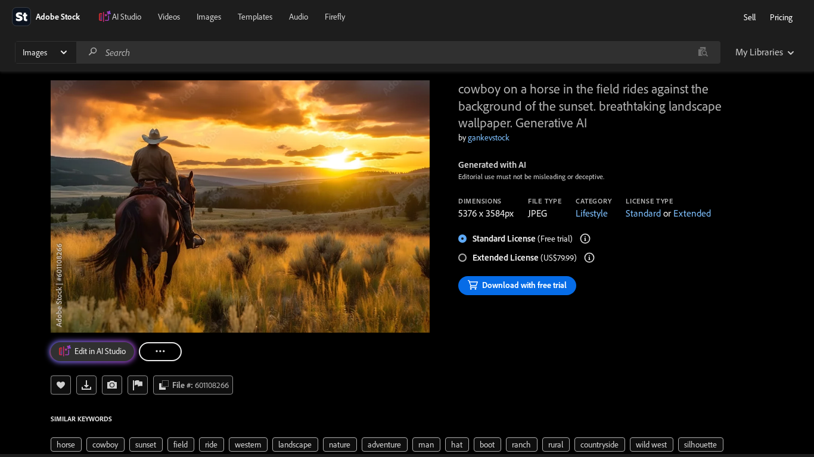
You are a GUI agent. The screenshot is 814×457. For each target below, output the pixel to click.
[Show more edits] (160, 351)
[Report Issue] (138, 385)
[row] (66, 444)
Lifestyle (592, 213)
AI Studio (126, 16)
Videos (169, 16)
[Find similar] (702, 52)
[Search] (93, 52)
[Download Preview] (86, 385)
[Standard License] (585, 238)
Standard (643, 213)
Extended (692, 213)
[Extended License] (589, 257)
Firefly (335, 16)
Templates (255, 16)
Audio (298, 16)
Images (209, 16)
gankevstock (488, 137)
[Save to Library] (61, 385)
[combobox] (398, 52)
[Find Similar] (112, 385)
